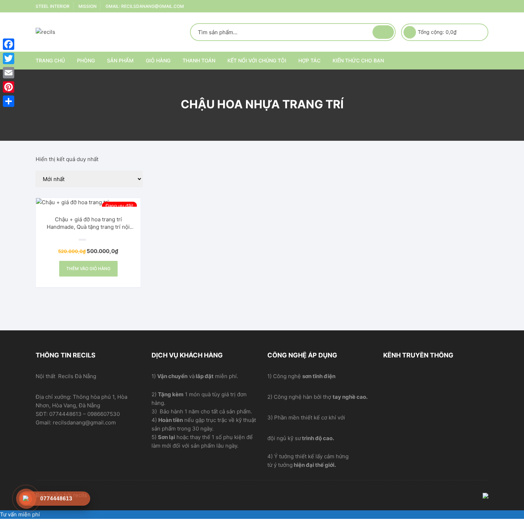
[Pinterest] (8, 87)
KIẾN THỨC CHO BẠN (358, 60)
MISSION (87, 6)
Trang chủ (50, 60)
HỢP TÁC (309, 60)
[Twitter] (8, 58)
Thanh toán (199, 60)
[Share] (8, 101)
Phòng (86, 60)
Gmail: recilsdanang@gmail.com (145, 6)
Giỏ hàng (158, 60)
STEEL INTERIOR (53, 6)
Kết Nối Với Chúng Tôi (256, 60)
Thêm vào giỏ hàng (88, 268)
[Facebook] (8, 44)
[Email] (8, 73)
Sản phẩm (120, 60)
